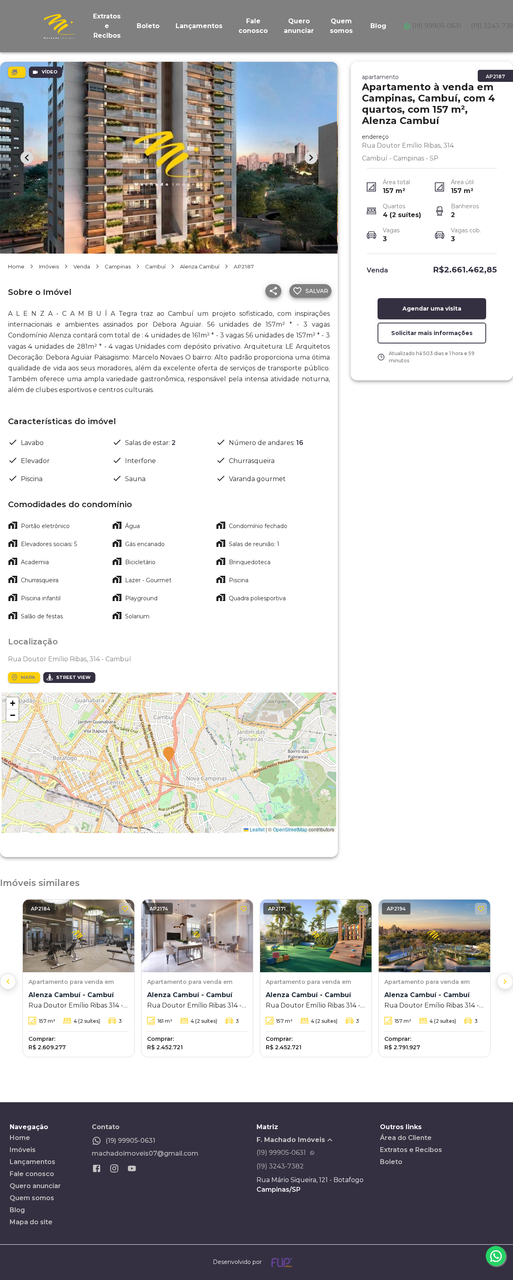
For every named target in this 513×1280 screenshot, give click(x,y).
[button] (168, 755)
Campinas (118, 266)
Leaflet (256, 829)
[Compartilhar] (273, 291)
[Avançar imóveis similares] (505, 981)
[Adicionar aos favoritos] (125, 909)
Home (16, 266)
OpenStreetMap (290, 829)
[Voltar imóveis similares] (8, 981)
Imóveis (49, 266)
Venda (81, 266)
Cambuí (155, 266)
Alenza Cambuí (199, 266)
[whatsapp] (496, 1256)
